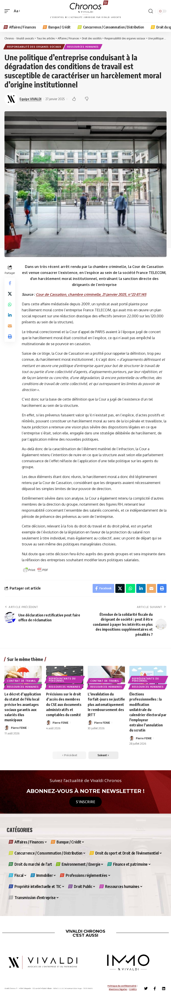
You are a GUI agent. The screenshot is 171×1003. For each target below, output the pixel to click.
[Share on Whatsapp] (9, 304)
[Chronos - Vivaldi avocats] (85, 11)
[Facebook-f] (155, 988)
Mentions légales (118, 989)
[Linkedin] (163, 988)
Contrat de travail (21, 680)
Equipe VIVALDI (30, 99)
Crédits (133, 989)
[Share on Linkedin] (9, 315)
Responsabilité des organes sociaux (34, 46)
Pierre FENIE (19, 727)
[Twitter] (146, 988)
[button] (8, 11)
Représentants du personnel (62, 679)
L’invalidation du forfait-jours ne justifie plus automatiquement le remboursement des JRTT (106, 704)
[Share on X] (9, 293)
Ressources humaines (83, 46)
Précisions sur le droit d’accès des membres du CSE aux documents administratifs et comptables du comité (63, 704)
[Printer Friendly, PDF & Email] (35, 569)
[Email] (9, 325)
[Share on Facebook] (9, 283)
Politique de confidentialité (122, 985)
